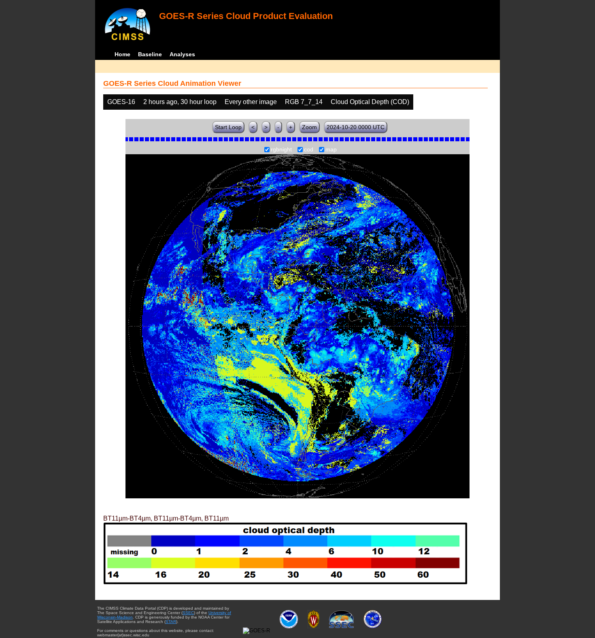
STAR (171, 621)
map (331, 150)
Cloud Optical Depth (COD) (370, 101)
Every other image (251, 101)
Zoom (309, 127)
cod (308, 150)
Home (122, 54)
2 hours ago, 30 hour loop (180, 101)
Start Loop (228, 127)
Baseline (150, 54)
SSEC (188, 612)
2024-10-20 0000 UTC (356, 127)
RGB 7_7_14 (304, 101)
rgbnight (281, 150)
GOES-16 (121, 101)
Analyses (182, 54)
